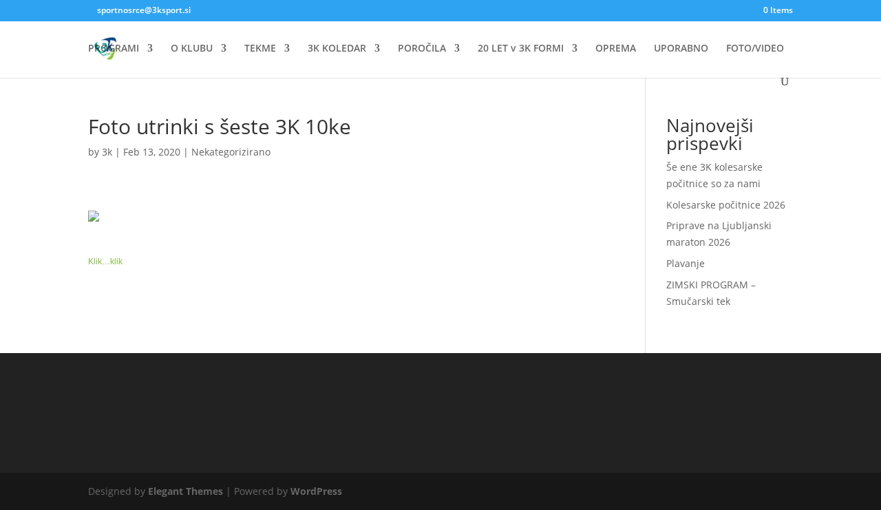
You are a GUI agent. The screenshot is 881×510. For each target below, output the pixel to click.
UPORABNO (681, 48)
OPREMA (615, 48)
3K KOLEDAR (337, 48)
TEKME (260, 48)
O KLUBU (192, 48)
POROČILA (422, 48)
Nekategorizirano (230, 151)
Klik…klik (105, 261)
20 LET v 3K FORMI (521, 48)
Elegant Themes (185, 491)
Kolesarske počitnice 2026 (725, 204)
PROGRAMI (113, 48)
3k (107, 151)
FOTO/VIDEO (755, 48)
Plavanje (685, 263)
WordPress (316, 491)
